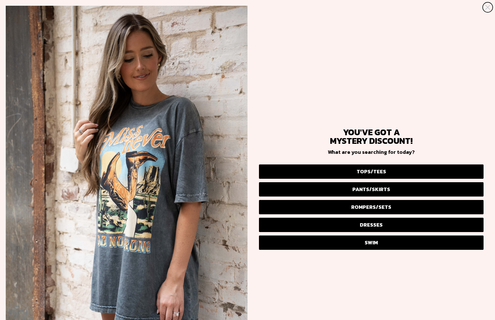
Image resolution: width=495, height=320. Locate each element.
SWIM (371, 242)
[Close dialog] (488, 7)
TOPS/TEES (371, 171)
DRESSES (371, 225)
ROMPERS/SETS (371, 207)
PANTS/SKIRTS (371, 189)
